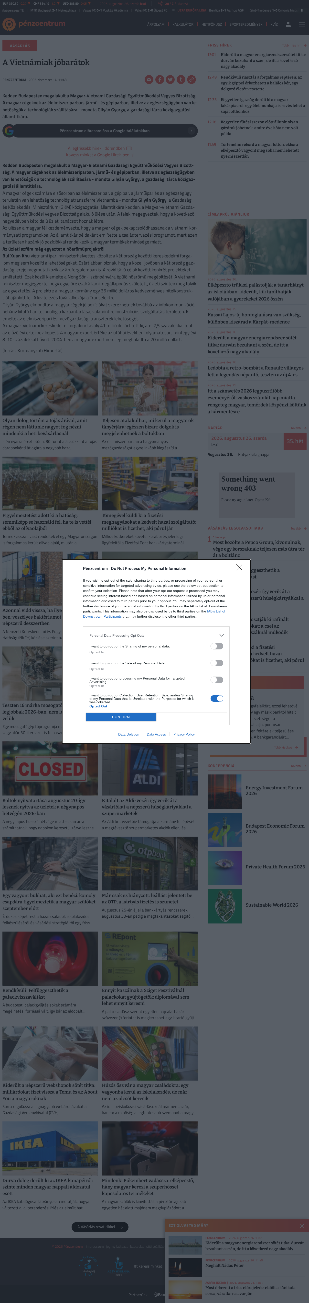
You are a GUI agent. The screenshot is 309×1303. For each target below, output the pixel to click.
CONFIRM (121, 717)
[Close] (240, 569)
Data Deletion (128, 734)
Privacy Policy (184, 734)
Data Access (156, 734)
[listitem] (156, 635)
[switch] (217, 646)
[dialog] (156, 651)
